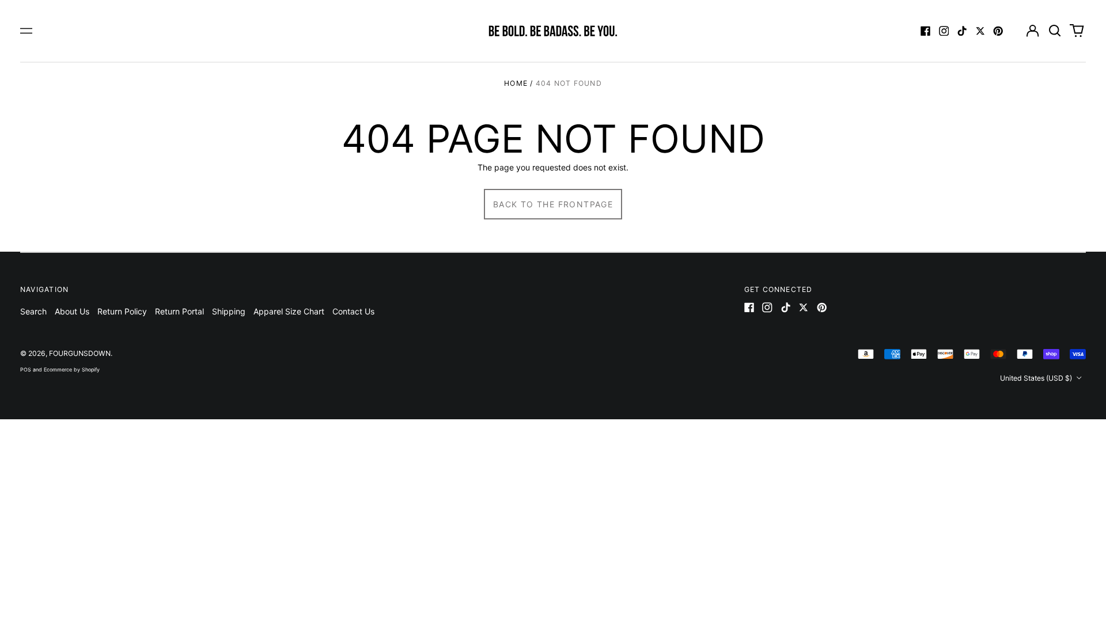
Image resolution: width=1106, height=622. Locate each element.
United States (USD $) (1037, 378)
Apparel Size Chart (288, 311)
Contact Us (353, 311)
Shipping (228, 311)
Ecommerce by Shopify (72, 369)
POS (25, 369)
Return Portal (179, 311)
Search (33, 311)
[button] (1055, 31)
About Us (72, 311)
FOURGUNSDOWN (80, 353)
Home (516, 83)
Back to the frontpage (553, 204)
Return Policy (122, 311)
